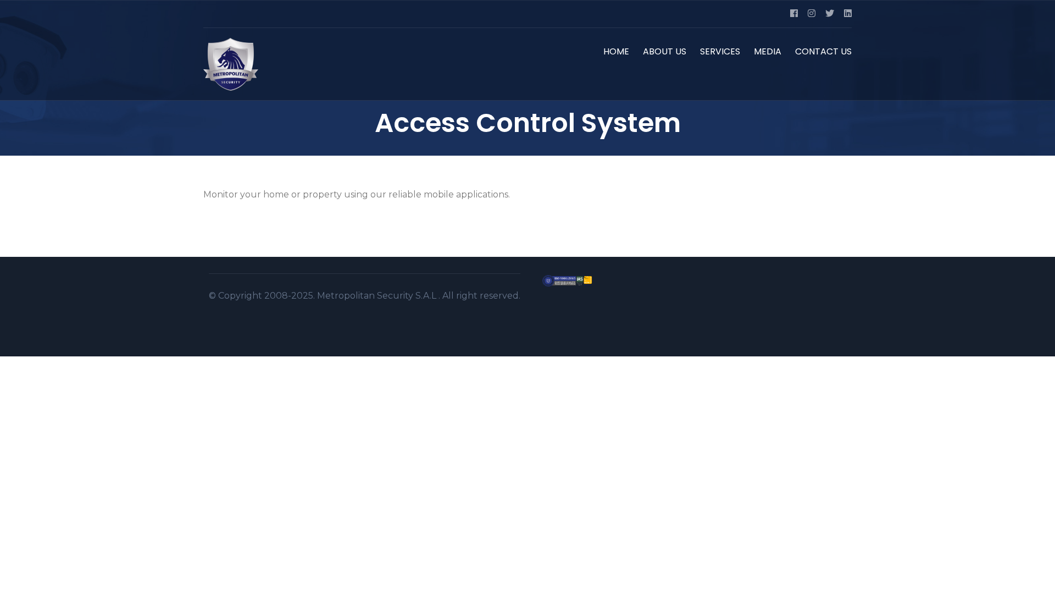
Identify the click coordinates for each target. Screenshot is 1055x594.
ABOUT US (664, 51)
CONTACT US (823, 51)
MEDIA (767, 51)
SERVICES (720, 51)
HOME (616, 51)
